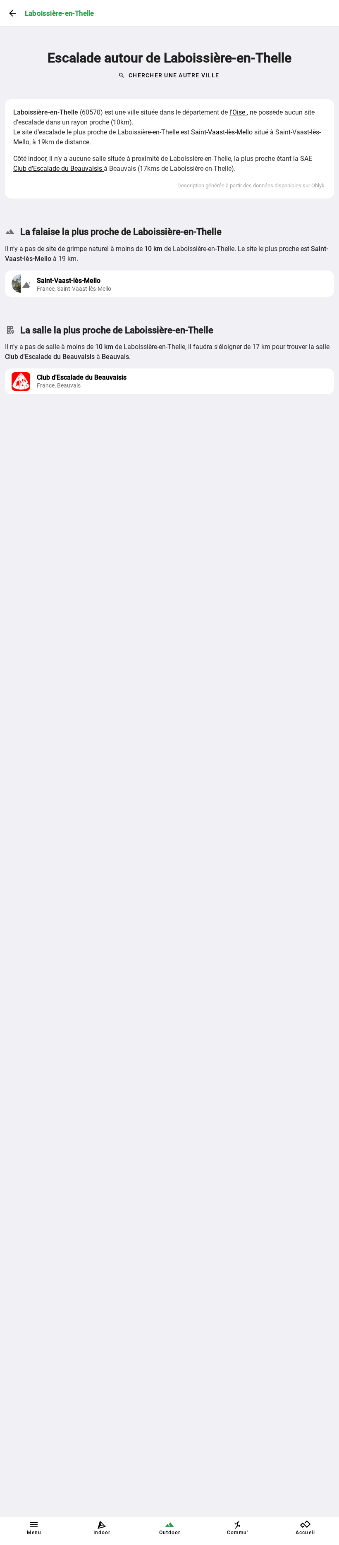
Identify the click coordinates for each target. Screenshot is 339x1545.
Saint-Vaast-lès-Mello (222, 132)
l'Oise (238, 112)
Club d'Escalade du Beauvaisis (58, 168)
